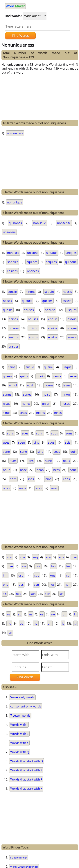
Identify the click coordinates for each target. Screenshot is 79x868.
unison (33, 328)
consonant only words (25, 706)
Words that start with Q (26, 761)
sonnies (12, 262)
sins (36, 442)
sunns (7, 394)
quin (73, 452)
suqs (51, 442)
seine (11, 367)
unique (72, 328)
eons (66, 479)
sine (40, 452)
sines (23, 413)
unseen (14, 328)
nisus (6, 404)
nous (66, 461)
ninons (30, 292)
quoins (7, 310)
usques (72, 310)
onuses (29, 310)
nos (18, 594)
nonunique (14, 202)
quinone (71, 262)
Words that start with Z (26, 770)
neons (40, 413)
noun (6, 470)
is (63, 623)
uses (6, 442)
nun (67, 585)
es (8, 614)
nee (10, 566)
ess (24, 566)
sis (5, 594)
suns (69, 433)
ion (53, 566)
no (9, 623)
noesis (67, 292)
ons (52, 575)
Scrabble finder (18, 857)
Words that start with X (26, 789)
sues (25, 433)
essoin (72, 319)
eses (38, 488)
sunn (39, 433)
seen (21, 442)
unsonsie (9, 232)
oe (21, 623)
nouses (33, 319)
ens (61, 557)
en (10, 633)
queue (48, 367)
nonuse (50, 310)
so (19, 614)
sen (36, 585)
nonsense (64, 223)
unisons (32, 253)
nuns (13, 461)
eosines (12, 271)
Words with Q (19, 752)
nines (58, 413)
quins (24, 376)
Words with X (19, 743)
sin (62, 594)
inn (5, 575)
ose (20, 575)
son (47, 594)
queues (27, 301)
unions (14, 337)
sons (10, 433)
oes (21, 585)
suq (35, 557)
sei (68, 575)
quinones (15, 223)
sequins (51, 262)
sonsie (12, 292)
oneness (33, 271)
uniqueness (15, 133)
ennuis (53, 319)
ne (53, 614)
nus (52, 585)
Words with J (19, 725)
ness (56, 470)
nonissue (39, 223)
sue (22, 557)
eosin (31, 385)
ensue (30, 367)
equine (52, 328)
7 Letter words (20, 716)
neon (40, 470)
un (49, 623)
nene (48, 461)
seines (13, 319)
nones (26, 404)
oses (54, 488)
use (74, 557)
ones (6, 488)
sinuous (51, 253)
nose (23, 470)
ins (68, 566)
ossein (66, 301)
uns (38, 566)
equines (31, 262)
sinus (6, 413)
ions (31, 461)
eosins (33, 337)
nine (48, 479)
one (5, 585)
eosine (52, 337)
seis (67, 442)
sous (54, 433)
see (36, 575)
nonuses (13, 253)
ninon (66, 394)
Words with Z (19, 734)
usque (67, 367)
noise (46, 394)
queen (7, 376)
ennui (13, 385)
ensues (14, 346)
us (30, 614)
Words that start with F (26, 779)
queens (47, 301)
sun (33, 594)
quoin (41, 376)
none (73, 470)
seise (73, 376)
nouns (48, 385)
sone (6, 452)
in (75, 614)
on (64, 614)
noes (13, 479)
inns (31, 479)
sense (57, 376)
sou (9, 557)
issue (67, 385)
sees (57, 452)
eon (48, 557)
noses (66, 404)
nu (35, 623)
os (42, 614)
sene (23, 452)
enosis (72, 337)
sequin (49, 292)
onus (22, 488)
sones (27, 394)
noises (7, 301)
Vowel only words (22, 697)
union (46, 404)
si (75, 623)
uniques (71, 253)
